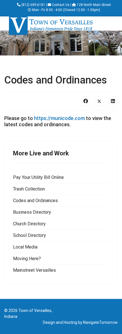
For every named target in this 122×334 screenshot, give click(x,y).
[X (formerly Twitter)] (99, 101)
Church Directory (29, 223)
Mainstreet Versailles (34, 270)
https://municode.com (59, 118)
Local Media (25, 247)
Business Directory (32, 212)
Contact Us (61, 5)
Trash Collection (29, 189)
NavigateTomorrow (100, 322)
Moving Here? (27, 258)
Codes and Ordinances (35, 200)
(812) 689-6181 (33, 5)
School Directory (29, 235)
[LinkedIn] (113, 101)
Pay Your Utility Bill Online (38, 177)
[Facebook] (86, 101)
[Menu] (114, 46)
